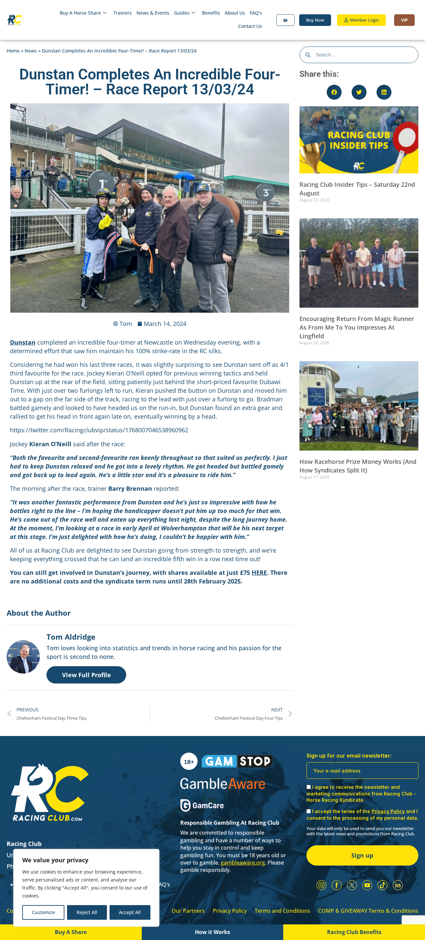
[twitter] (352, 885)
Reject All (87, 912)
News (31, 51)
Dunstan (23, 342)
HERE (259, 572)
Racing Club (24, 844)
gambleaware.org (243, 862)
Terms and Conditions (282, 910)
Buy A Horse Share (80, 13)
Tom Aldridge (70, 637)
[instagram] (321, 885)
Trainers (122, 13)
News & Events (152, 13)
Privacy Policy (230, 910)
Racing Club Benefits (354, 932)
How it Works (212, 932)
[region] (86, 888)
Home (13, 51)
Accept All (130, 912)
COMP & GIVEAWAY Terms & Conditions (368, 910)
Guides (182, 13)
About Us (235, 13)
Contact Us (250, 26)
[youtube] (367, 885)
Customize (43, 912)
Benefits (211, 13)
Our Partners (188, 910)
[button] (334, 92)
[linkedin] (398, 885)
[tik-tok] (382, 885)
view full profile (86, 675)
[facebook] (337, 885)
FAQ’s (256, 13)
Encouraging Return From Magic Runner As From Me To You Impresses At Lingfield (356, 327)
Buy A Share (71, 932)
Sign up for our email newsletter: (348, 756)
